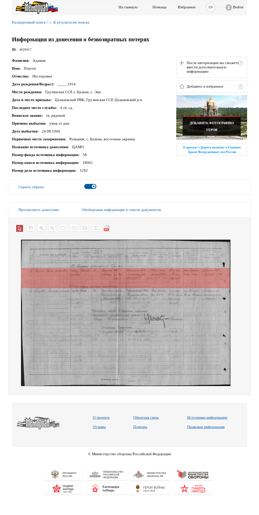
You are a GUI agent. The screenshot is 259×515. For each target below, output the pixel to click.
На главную (128, 7)
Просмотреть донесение (38, 210)
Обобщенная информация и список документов (121, 210)
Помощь (140, 427)
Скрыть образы (31, 187)
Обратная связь (146, 417)
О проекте (101, 417)
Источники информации (207, 417)
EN (211, 7)
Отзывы (99, 427)
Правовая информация (206, 427)
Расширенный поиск (29, 22)
